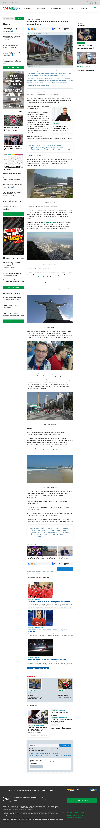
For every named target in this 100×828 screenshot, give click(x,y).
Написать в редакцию (82, 800)
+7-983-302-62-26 (37, 815)
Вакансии (41, 790)
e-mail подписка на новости (77, 813)
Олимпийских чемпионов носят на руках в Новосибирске (64, 695)
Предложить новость (64, 569)
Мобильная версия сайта (75, 817)
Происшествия (56, 8)
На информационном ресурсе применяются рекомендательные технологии (20, 818)
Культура (84, 8)
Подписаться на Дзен (36, 766)
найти (19, 18)
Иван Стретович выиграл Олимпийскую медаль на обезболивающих (35, 696)
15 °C (12, 2)
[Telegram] (35, 29)
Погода (50, 790)
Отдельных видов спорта (60, 447)
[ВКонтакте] (29, 29)
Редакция (17, 790)
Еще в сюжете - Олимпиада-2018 (38, 668)
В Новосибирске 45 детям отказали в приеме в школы (85, 69)
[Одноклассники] (32, 29)
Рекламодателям (29, 790)
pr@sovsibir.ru (25, 815)
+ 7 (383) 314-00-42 (32, 813)
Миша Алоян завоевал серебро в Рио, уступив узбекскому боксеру (60, 129)
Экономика (41, 8)
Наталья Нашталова (43, 33)
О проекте (7, 790)
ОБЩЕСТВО (37, 599)
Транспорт (71, 8)
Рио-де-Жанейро (50, 222)
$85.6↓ (17, 2)
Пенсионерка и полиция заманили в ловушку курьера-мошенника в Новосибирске (86, 47)
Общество (27, 8)
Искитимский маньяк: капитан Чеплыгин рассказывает (43, 753)
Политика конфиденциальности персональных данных (15, 824)
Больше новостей (13, 67)
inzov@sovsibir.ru (54, 813)
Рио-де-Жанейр (43, 277)
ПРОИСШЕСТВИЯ (81, 43)
